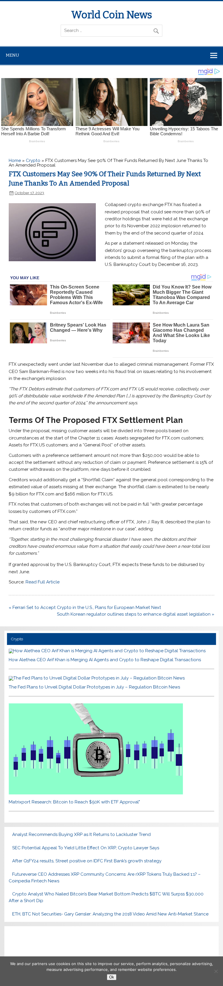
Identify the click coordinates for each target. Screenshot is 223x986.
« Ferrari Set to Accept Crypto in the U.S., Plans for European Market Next (85, 607)
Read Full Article (43, 582)
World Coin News (111, 15)
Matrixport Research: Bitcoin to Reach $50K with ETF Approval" (74, 802)
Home (15, 160)
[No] (216, 971)
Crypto (33, 160)
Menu (12, 55)
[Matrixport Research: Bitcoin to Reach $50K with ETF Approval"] (96, 793)
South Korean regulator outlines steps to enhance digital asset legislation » (135, 614)
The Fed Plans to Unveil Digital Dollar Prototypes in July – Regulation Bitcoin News (94, 687)
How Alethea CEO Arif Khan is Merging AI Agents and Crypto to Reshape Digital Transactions (105, 659)
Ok (111, 977)
